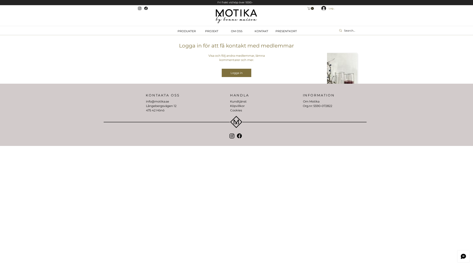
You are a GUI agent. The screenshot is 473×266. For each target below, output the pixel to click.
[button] (310, 8)
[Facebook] (146, 8)
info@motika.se (157, 101)
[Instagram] (139, 8)
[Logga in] (321, 8)
